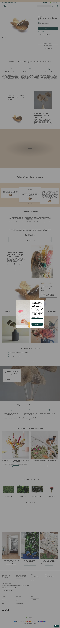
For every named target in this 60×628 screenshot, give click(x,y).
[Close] (43, 301)
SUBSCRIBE (37, 324)
